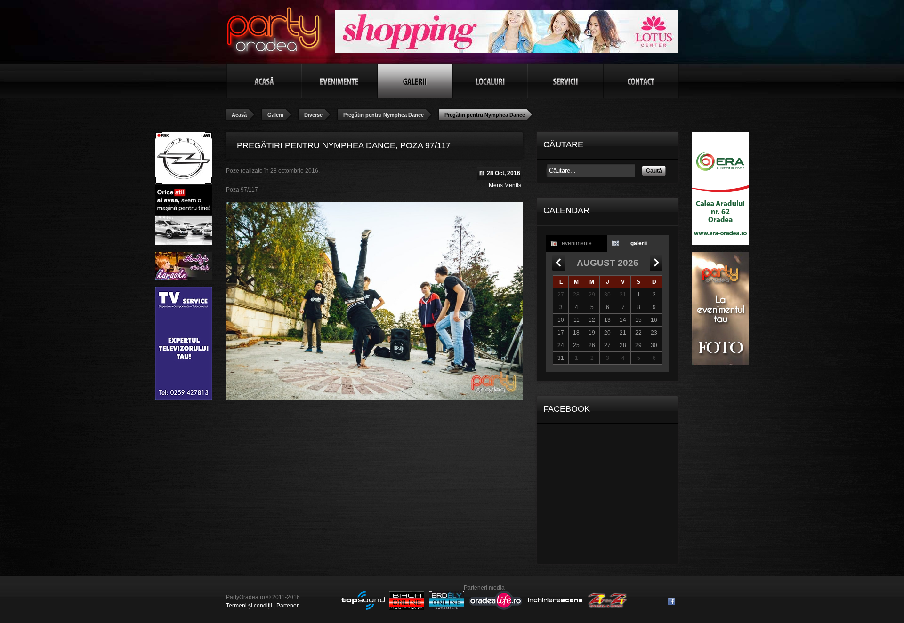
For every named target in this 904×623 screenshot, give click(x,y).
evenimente (577, 243)
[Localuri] (490, 81)
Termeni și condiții (249, 605)
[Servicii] (565, 81)
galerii (638, 243)
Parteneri (288, 605)
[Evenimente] (339, 81)
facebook (671, 601)
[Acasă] (264, 81)
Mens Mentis (505, 185)
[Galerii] (415, 81)
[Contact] (641, 81)
